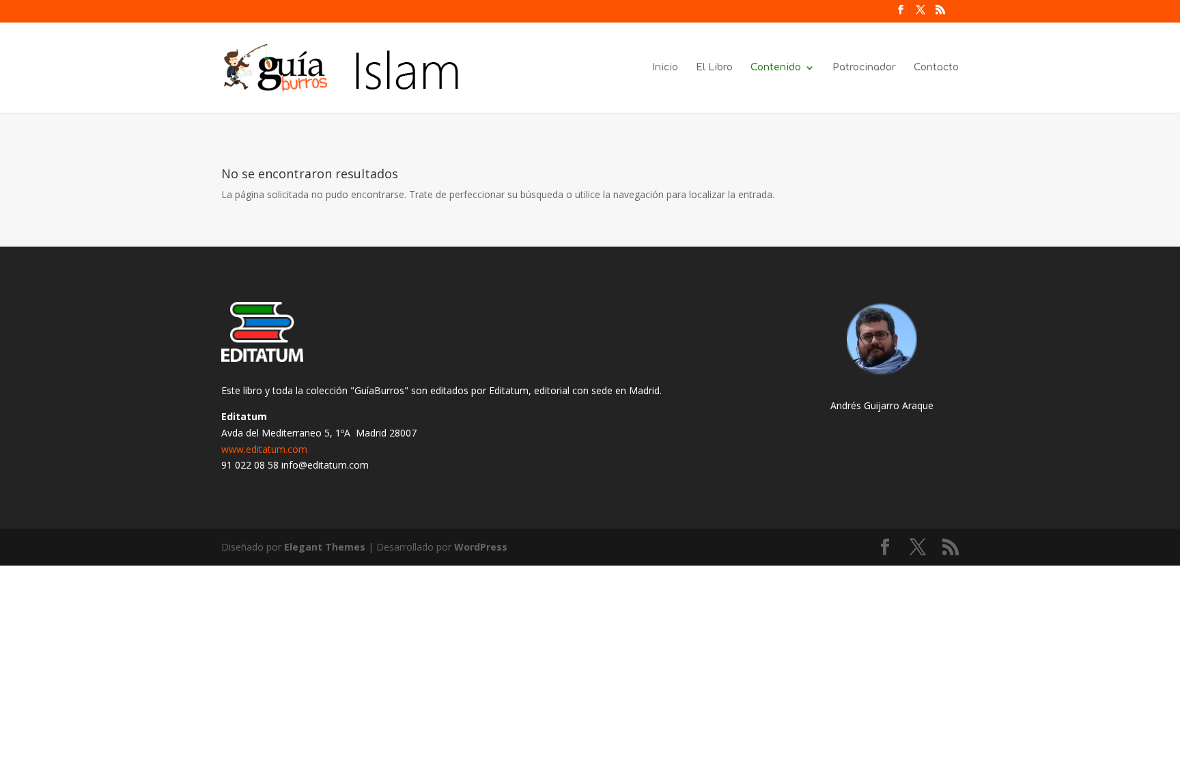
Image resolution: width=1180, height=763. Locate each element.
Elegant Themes (324, 546)
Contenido (775, 67)
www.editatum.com (264, 449)
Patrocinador (864, 67)
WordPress (480, 546)
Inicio (665, 67)
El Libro (714, 67)
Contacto (936, 67)
